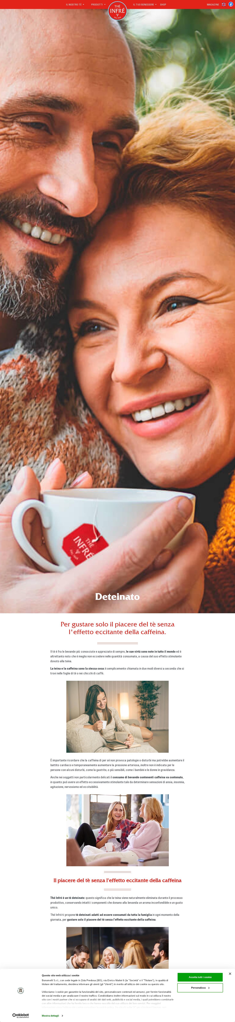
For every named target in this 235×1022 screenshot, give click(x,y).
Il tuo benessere (142, 4)
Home (117, 4)
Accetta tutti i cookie (200, 977)
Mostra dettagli (50, 1015)
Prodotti (97, 4)
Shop (163, 4)
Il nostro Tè (74, 4)
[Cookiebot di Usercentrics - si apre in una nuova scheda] (21, 1015)
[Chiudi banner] (230, 974)
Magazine (213, 4)
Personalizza (198, 987)
